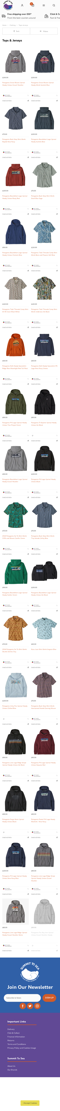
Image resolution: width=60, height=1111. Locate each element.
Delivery (11, 1029)
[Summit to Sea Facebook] (23, 1006)
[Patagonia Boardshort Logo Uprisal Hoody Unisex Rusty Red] (15, 175)
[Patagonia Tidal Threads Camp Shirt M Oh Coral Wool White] (15, 288)
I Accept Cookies (30, 1103)
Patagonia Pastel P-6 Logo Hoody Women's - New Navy (43, 820)
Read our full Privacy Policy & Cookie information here (30, 1096)
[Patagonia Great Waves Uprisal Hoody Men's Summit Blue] (44, 62)
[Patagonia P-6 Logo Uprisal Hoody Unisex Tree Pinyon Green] (15, 402)
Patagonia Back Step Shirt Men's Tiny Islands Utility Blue (42, 537)
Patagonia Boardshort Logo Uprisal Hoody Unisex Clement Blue (14, 254)
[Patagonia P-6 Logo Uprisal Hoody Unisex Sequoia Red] (44, 742)
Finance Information (16, 1036)
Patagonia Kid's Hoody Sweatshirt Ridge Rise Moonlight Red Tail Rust (15, 367)
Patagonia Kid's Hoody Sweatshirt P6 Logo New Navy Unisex (44, 367)
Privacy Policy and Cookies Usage (21, 1048)
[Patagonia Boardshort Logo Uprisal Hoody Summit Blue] (44, 118)
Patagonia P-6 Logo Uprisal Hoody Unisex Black (43, 480)
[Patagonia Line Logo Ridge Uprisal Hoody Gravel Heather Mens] (15, 912)
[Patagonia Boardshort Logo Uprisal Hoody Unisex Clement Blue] (15, 232)
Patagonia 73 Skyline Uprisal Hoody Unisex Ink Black (44, 424)
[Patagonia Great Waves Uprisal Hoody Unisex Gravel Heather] (15, 62)
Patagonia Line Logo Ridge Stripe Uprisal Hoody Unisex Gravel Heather (43, 878)
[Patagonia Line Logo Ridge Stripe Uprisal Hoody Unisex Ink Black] (15, 742)
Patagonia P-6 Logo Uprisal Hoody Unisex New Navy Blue (14, 877)
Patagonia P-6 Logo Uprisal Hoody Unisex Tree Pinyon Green (14, 424)
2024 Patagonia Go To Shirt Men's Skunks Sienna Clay (14, 650)
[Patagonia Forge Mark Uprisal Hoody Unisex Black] (15, 798)
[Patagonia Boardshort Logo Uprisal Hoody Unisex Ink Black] (44, 572)
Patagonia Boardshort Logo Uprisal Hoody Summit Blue (43, 140)
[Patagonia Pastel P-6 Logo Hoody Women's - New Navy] (44, 798)
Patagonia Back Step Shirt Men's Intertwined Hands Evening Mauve (43, 707)
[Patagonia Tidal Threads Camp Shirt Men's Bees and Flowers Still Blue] (44, 232)
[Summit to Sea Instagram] (37, 1006)
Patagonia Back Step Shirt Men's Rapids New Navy (13, 140)
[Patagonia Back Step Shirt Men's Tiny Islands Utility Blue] (44, 515)
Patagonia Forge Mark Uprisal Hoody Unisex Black (13, 820)
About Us (11, 1066)
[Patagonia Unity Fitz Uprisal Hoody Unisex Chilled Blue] (15, 685)
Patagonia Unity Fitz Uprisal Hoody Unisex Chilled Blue (14, 707)
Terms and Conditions (16, 1044)
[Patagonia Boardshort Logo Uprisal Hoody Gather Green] (15, 572)
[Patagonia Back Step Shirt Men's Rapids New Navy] (15, 118)
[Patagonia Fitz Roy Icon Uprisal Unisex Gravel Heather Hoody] (44, 912)
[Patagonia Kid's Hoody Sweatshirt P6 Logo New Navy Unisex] (44, 345)
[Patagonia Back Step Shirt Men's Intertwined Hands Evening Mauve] (44, 685)
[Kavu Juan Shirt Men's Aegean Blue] (44, 628)
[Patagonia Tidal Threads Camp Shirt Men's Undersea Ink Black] (44, 288)
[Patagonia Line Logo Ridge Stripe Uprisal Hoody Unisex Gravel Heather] (44, 855)
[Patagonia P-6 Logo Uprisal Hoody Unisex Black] (44, 458)
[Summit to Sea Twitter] (30, 1006)
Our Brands (12, 1070)
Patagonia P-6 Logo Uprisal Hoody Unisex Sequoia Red (43, 764)
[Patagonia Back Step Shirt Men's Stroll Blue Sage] (44, 175)
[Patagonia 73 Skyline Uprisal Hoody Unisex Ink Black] (44, 402)
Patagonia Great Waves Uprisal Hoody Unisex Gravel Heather (13, 84)
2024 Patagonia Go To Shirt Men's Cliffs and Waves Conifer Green (14, 537)
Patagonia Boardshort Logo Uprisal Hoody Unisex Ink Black (43, 594)
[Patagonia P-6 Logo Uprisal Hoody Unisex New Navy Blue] (15, 855)
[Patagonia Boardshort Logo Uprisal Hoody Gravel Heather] (15, 458)
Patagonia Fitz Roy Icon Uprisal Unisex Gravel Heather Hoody (42, 933)
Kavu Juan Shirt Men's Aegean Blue (43, 649)
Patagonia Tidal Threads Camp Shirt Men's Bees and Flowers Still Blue (44, 254)
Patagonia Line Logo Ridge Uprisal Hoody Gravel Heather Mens (14, 933)
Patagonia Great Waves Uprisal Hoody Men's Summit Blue (42, 84)
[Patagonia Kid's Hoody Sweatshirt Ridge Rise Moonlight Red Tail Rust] (15, 345)
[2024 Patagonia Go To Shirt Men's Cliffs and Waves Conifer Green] (15, 515)
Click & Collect (13, 1033)
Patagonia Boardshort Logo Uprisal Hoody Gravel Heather (14, 480)
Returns (10, 1040)
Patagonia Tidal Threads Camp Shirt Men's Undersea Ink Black (44, 310)
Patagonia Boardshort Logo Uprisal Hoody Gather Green (14, 594)
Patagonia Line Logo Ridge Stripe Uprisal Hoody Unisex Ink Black (14, 764)
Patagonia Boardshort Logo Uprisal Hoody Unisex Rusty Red (14, 197)
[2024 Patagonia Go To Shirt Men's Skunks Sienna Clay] (15, 628)
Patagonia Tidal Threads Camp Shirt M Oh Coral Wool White (15, 310)
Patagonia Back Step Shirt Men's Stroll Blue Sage (42, 197)
